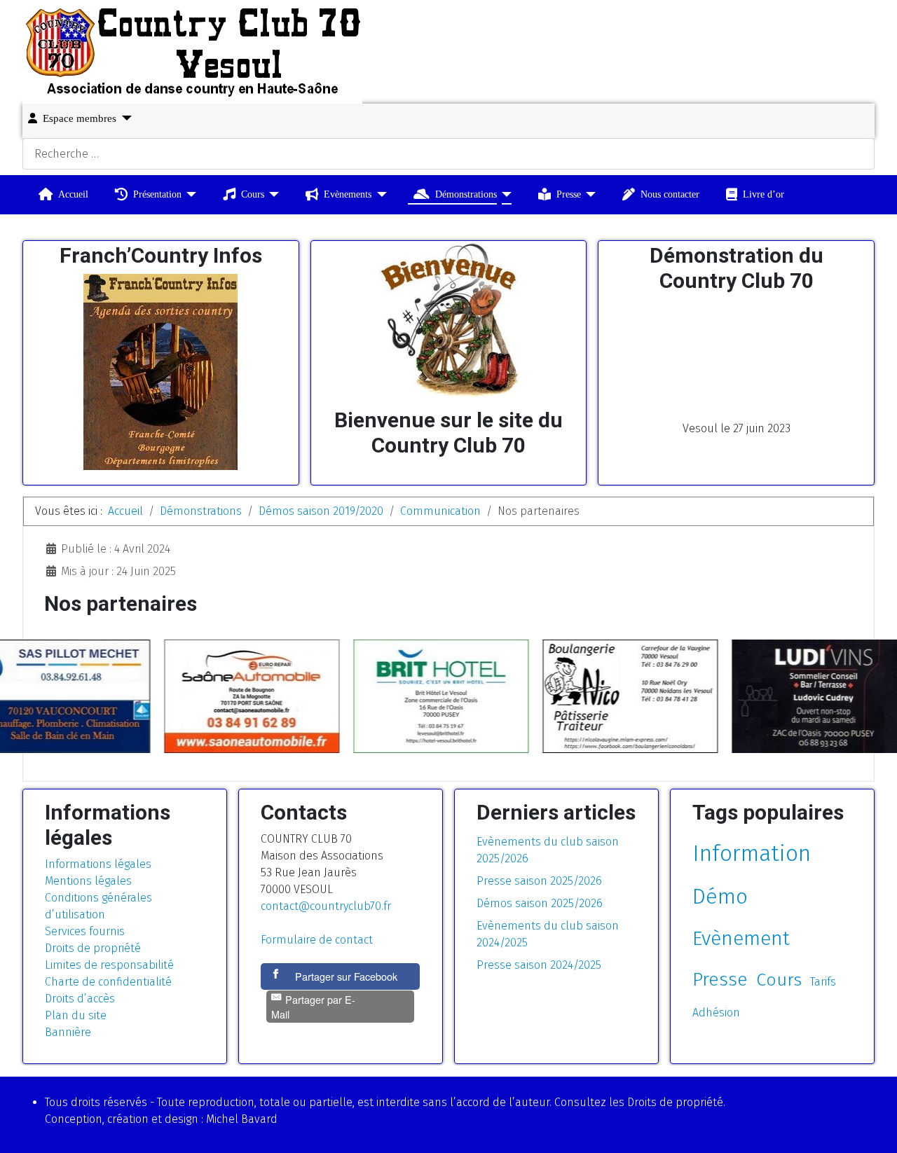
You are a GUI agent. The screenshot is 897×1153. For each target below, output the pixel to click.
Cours (252, 194)
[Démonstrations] (504, 195)
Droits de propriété (93, 948)
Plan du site (76, 1015)
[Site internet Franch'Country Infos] (160, 372)
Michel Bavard (242, 1119)
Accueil (73, 194)
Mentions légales (88, 881)
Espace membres (79, 118)
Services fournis (85, 931)
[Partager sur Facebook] (278, 976)
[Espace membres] (124, 118)
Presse (568, 194)
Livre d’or (763, 194)
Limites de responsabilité (109, 965)
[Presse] (588, 195)
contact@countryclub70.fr (326, 906)
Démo (720, 896)
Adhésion (716, 1012)
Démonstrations (466, 194)
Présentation (157, 194)
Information (751, 853)
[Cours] (271, 195)
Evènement (741, 938)
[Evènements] (378, 195)
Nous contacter (670, 194)
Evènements (347, 194)
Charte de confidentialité (108, 981)
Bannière (68, 1032)
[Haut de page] (872, 1127)
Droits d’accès (80, 998)
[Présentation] (189, 195)
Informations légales (98, 864)
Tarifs (823, 981)
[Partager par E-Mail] (340, 1022)
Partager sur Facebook (346, 976)
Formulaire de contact (317, 939)
